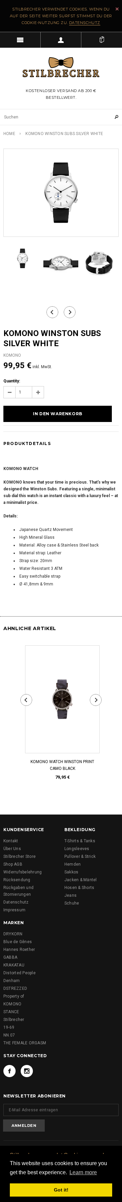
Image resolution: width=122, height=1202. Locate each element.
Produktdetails (27, 443)
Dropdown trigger (61, 40)
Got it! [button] (61, 1190)
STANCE (11, 1011)
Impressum (14, 910)
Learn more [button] (83, 1172)
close (117, 8)
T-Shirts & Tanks (79, 841)
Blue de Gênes (17, 941)
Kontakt (10, 841)
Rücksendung (16, 879)
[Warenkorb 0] (101, 40)
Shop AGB (12, 864)
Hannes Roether (19, 949)
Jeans (70, 895)
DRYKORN (13, 934)
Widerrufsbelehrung (22, 872)
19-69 (8, 1027)
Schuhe (71, 903)
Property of (13, 996)
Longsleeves (76, 848)
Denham (11, 980)
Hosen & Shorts (79, 887)
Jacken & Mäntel (80, 879)
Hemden (72, 864)
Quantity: (11, 381)
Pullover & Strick (80, 856)
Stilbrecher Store (19, 856)
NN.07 (9, 1035)
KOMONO (12, 1004)
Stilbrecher (13, 1019)
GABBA (10, 957)
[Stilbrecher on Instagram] (27, 1071)
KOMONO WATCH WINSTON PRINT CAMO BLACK (61, 765)
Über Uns (12, 848)
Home (9, 133)
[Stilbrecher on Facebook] (9, 1071)
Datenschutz (84, 22)
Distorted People (19, 973)
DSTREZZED (15, 988)
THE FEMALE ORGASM (24, 1043)
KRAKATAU (13, 965)
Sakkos (71, 872)
